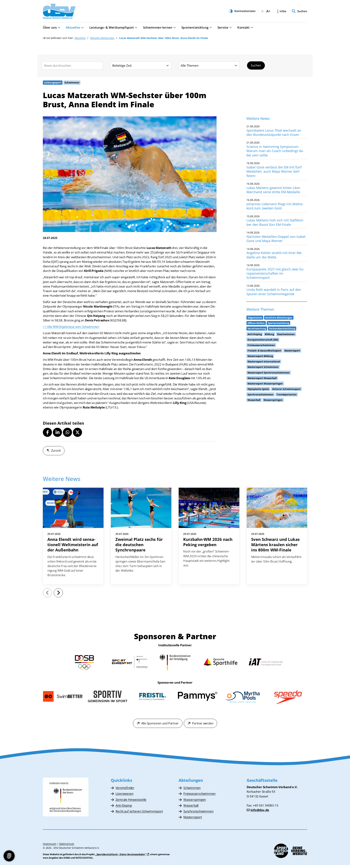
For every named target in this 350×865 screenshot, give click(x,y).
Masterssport (192, 817)
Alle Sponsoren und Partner (160, 723)
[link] (73, 536)
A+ (268, 11)
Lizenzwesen (124, 793)
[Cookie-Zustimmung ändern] (9, 855)
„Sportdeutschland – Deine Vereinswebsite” (120, 854)
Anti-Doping (124, 805)
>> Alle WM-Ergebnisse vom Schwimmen (71, 327)
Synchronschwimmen (198, 811)
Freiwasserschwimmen (199, 793)
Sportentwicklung (194, 27)
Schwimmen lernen (157, 27)
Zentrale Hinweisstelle (131, 799)
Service (222, 27)
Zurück (56, 451)
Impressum (49, 844)
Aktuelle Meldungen (102, 38)
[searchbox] (72, 65)
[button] (47, 432)
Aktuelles (73, 27)
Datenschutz (66, 844)
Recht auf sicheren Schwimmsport (139, 811)
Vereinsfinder (125, 788)
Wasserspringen (194, 799)
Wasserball (191, 805)
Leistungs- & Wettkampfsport (111, 27)
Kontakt (243, 27)
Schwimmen (192, 788)
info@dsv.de (259, 810)
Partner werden (202, 723)
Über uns (50, 27)
